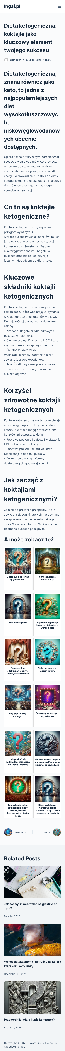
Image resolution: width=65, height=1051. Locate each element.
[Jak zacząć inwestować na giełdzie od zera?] (32, 882)
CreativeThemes (14, 1046)
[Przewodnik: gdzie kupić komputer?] (32, 997)
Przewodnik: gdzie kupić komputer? (29, 1019)
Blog (48, 60)
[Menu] (59, 6)
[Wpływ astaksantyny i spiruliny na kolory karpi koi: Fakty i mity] (32, 940)
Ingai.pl (12, 6)
